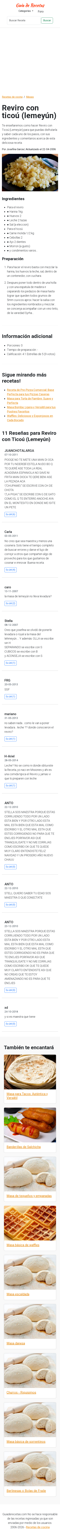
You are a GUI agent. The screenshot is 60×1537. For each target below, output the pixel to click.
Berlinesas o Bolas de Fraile (26, 1491)
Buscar (47, 20)
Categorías (25, 10)
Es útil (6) (10, 514)
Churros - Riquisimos (21, 1392)
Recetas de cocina (38, 1527)
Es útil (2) (10, 603)
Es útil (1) (10, 663)
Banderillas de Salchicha (24, 1147)
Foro (41, 11)
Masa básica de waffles (23, 1245)
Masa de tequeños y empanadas (29, 1196)
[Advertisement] (30, 61)
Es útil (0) (10, 866)
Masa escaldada (18, 1294)
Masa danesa (16, 1343)
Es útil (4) (10, 569)
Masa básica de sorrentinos (26, 1442)
